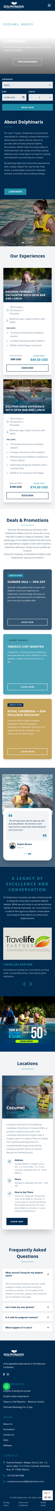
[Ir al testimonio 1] (25, 853)
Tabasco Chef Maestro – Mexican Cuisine (23, 1401)
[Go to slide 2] (23, 242)
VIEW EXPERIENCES (27, 62)
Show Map (17, 1221)
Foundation (9, 1429)
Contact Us (8, 1434)
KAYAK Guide (43, 1504)
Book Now (27, 368)
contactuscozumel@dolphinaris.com (25, 1481)
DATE (4, 92)
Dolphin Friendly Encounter (17, 1390)
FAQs (5, 1440)
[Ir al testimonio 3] (30, 853)
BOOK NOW (27, 107)
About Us (8, 1424)
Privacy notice (6, 1504)
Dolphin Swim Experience (16, 1396)
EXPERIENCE (7, 79)
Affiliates (7, 1445)
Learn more (15, 191)
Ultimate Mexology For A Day (17, 1407)
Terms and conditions (23, 1504)
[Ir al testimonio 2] (28, 853)
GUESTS (32, 92)
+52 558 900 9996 (15, 1475)
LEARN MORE (28, 687)
